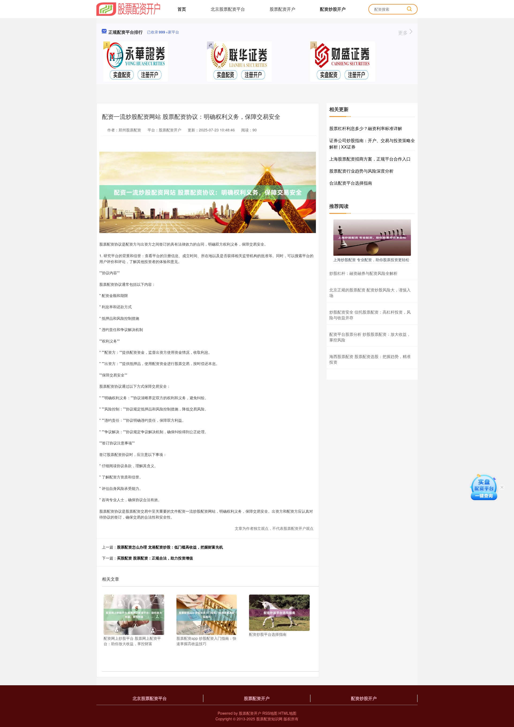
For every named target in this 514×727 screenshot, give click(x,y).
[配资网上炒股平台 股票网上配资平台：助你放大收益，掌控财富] (134, 614)
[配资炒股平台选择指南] (279, 612)
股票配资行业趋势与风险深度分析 (361, 171)
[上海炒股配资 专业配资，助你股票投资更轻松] (372, 237)
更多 (403, 32)
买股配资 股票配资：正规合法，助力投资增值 (155, 558)
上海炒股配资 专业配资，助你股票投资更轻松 (371, 259)
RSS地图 (269, 713)
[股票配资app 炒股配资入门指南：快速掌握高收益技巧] (206, 614)
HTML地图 (287, 713)
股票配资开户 (282, 9)
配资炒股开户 (333, 9)
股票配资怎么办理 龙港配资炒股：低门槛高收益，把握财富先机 (170, 547)
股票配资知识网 (269, 718)
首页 (181, 9)
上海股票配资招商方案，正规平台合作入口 (370, 159)
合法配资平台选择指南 (350, 183)
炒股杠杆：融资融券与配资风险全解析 (363, 273)
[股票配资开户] (128, 8)
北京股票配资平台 (228, 9)
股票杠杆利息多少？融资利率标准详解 (365, 128)
